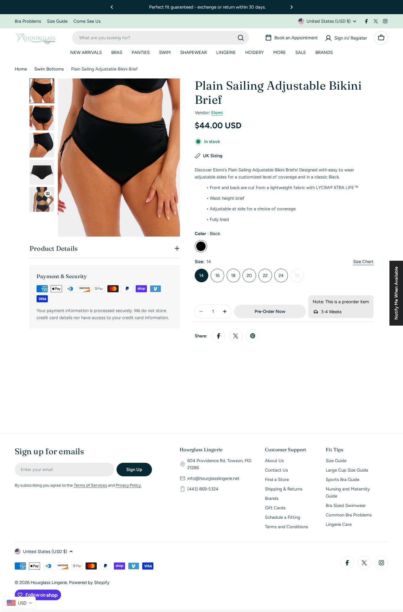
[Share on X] (236, 336)
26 (299, 277)
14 (201, 275)
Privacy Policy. (129, 485)
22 (265, 275)
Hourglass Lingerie (49, 582)
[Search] (240, 37)
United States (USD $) (328, 21)
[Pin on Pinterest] (253, 336)
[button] (111, 7)
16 (217, 275)
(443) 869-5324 (202, 489)
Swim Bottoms (49, 69)
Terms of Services (90, 485)
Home (21, 69)
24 (281, 275)
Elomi (217, 112)
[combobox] (160, 38)
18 (233, 275)
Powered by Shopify (89, 582)
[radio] (201, 246)
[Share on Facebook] (218, 336)
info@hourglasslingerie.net (213, 478)
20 (249, 275)
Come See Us (87, 21)
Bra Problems (28, 21)
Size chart (363, 261)
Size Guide (57, 21)
